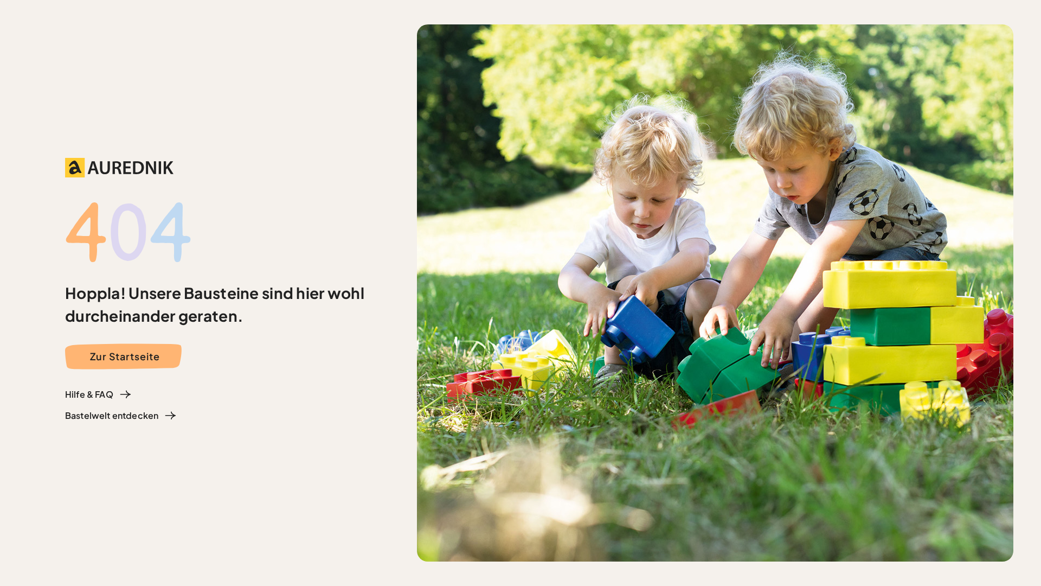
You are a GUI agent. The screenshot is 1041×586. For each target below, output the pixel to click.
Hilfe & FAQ (89, 394)
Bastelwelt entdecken (111, 415)
